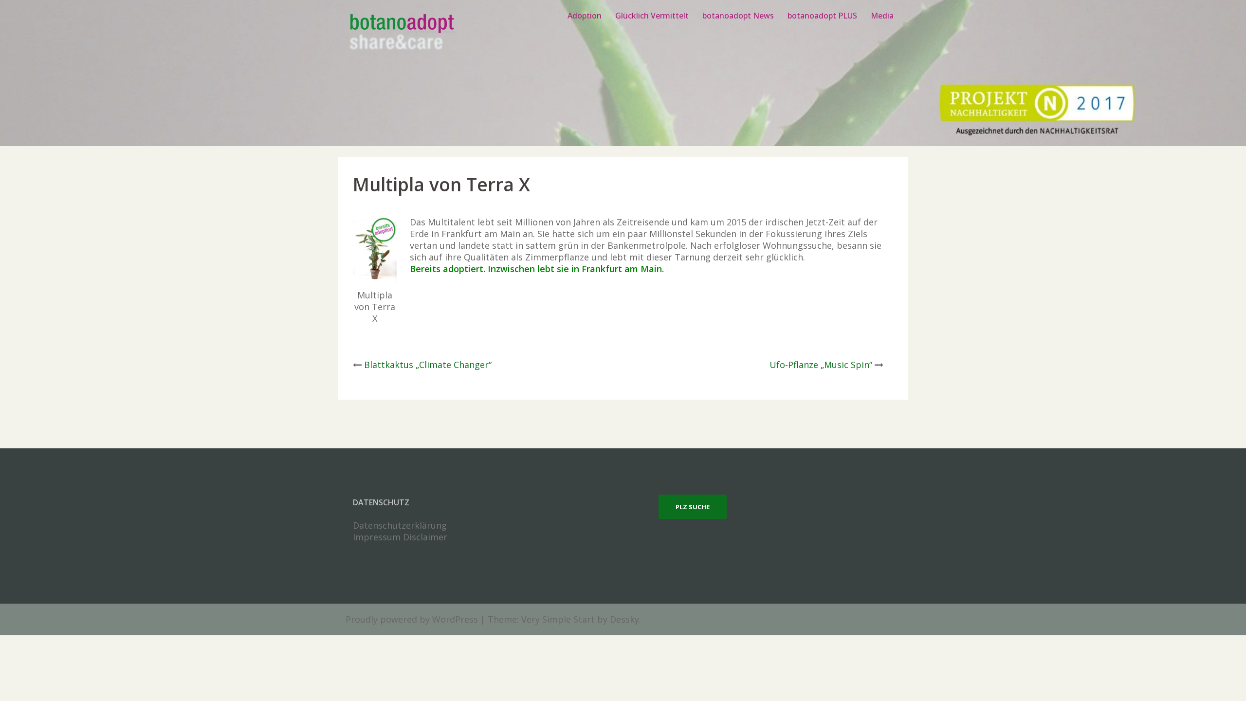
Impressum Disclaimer (400, 537)
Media (882, 15)
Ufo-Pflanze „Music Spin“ (821, 364)
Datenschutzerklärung (400, 525)
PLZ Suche (693, 506)
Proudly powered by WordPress (412, 619)
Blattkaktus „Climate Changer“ (428, 364)
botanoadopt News (738, 15)
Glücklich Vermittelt (652, 15)
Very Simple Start (558, 619)
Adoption (585, 15)
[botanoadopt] (401, 33)
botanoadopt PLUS (822, 15)
